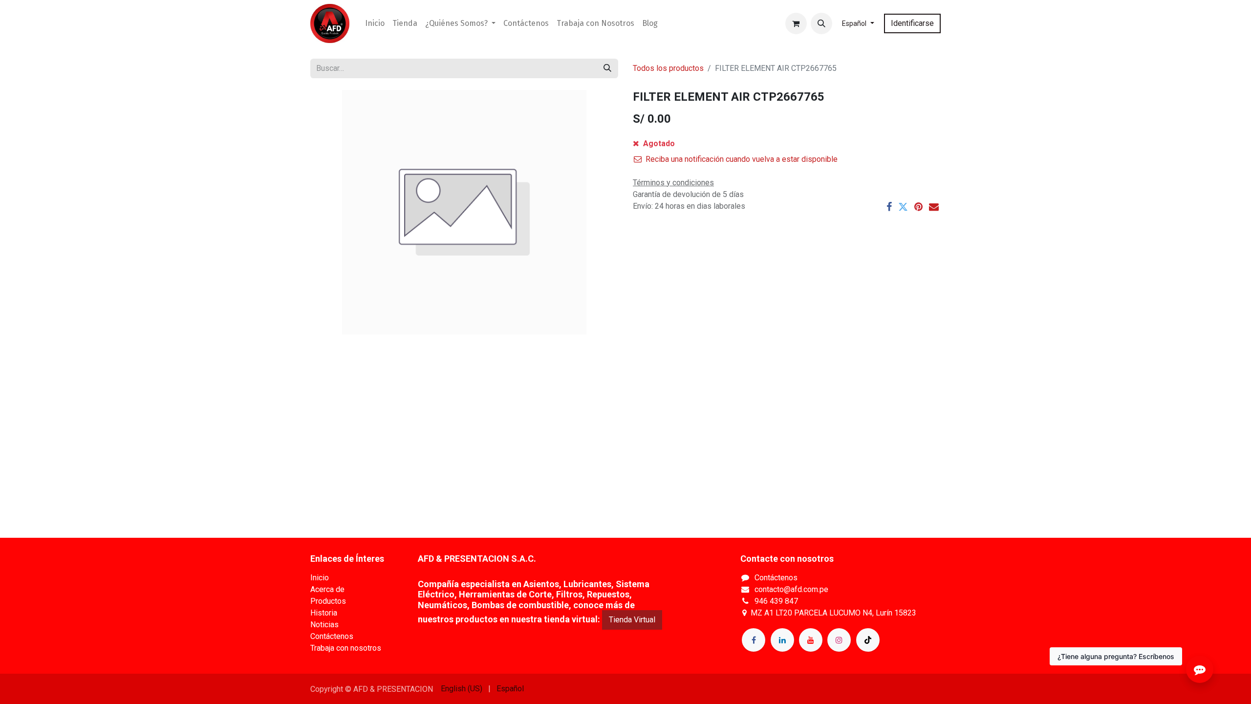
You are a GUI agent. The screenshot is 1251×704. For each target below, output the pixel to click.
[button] (821, 23)
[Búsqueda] (607, 68)
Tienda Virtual (632, 619)
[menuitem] (374, 23)
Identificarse (912, 23)
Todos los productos (668, 68)
